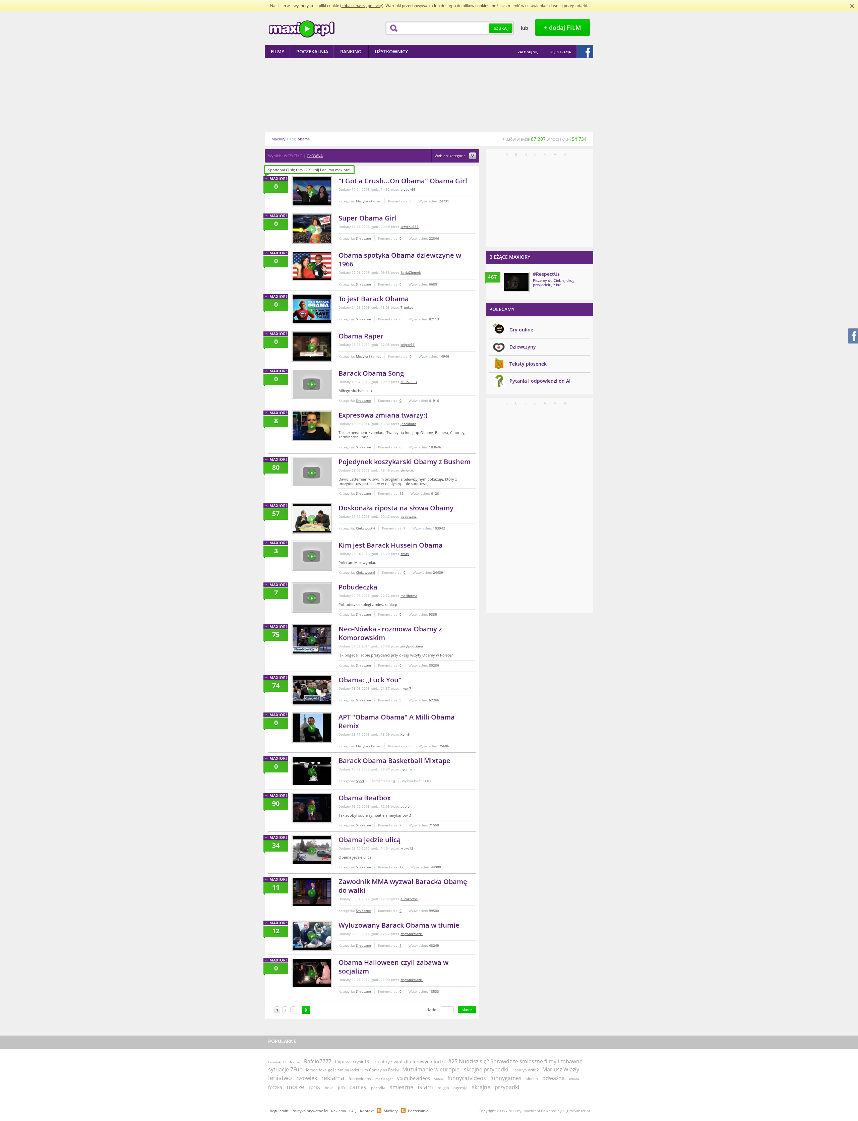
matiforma (409, 595)
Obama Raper (361, 335)
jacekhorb (408, 423)
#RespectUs (546, 274)
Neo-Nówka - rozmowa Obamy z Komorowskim (390, 633)
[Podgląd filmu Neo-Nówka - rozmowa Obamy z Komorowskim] (312, 639)
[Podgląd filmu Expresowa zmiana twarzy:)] (312, 426)
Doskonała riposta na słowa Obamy (396, 507)
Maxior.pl (301, 29)
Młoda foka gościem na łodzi (332, 1070)
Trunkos (407, 307)
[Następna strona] (306, 1010)
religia (443, 1088)
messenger (384, 1078)
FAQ (353, 1110)
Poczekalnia (418, 1110)
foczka (275, 1087)
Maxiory (391, 1110)
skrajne (481, 1087)
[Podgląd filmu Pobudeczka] (312, 597)
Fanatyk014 (277, 1062)
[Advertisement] (429, 95)
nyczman (408, 769)
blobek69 (408, 189)
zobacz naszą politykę (362, 5)
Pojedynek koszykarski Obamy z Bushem (405, 461)
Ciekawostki (365, 528)
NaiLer (295, 1062)
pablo (405, 806)
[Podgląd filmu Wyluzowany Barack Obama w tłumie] (312, 936)
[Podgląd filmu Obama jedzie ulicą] (312, 850)
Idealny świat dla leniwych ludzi (409, 1061)
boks (329, 1088)
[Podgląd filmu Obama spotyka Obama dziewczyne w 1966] (312, 266)
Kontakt (367, 1110)
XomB (405, 734)
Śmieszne (363, 238)
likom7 (406, 688)
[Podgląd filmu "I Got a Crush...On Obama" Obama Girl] (312, 191)
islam (425, 1087)
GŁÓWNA (315, 155)
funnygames (506, 1078)
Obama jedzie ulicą (370, 839)
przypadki (507, 1087)
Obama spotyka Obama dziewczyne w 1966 (400, 259)
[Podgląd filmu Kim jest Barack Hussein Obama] (312, 556)
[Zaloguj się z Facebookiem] (585, 51)
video (438, 1078)
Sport (360, 781)
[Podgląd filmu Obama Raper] (312, 346)
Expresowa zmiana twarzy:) (383, 415)
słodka (532, 1078)
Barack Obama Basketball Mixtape (394, 760)
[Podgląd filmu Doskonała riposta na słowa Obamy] (312, 518)
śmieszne (401, 1087)
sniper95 (408, 344)
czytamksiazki (412, 933)
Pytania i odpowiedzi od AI (539, 381)
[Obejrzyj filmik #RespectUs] (516, 282)
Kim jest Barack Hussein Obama (391, 545)
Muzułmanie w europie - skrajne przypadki (455, 1069)
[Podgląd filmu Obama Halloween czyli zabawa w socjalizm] (312, 973)
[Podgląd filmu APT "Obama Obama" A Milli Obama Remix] (312, 727)
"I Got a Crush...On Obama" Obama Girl (403, 180)
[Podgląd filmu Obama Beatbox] (312, 808)
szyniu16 (361, 1062)
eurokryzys (409, 898)
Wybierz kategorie (451, 156)
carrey (358, 1087)
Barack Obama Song (371, 373)
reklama (332, 1078)
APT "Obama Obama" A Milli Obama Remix (397, 721)
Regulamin (279, 1110)
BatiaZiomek (411, 272)
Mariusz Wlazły (560, 1069)
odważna (553, 1078)
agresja (460, 1088)
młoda (574, 1078)
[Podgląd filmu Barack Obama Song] (312, 384)
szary (405, 553)
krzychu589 (410, 226)
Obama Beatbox (365, 797)
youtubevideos (413, 1078)
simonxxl (408, 470)
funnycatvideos (466, 1078)
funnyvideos (360, 1078)
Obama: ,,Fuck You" (370, 679)
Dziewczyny (522, 347)
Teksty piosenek (528, 364)
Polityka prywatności (310, 1110)
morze (295, 1087)
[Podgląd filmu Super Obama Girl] (312, 228)
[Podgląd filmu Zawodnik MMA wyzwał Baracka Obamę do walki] (312, 892)
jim (341, 1087)
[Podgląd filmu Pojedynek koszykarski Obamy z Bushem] (312, 472)
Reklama (338, 1110)
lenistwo (280, 1078)
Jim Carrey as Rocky (380, 1070)
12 (402, 493)
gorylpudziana (412, 646)
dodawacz (409, 516)
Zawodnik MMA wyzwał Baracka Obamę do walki (403, 886)
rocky (314, 1087)
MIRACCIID (409, 381)
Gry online (521, 329)
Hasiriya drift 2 (525, 1070)
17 (402, 867)
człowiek (306, 1078)
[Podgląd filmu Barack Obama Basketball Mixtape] (312, 771)
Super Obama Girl (368, 218)
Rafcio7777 (317, 1061)
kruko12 (407, 848)
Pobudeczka (358, 586)
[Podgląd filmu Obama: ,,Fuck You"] (312, 690)
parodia (378, 1088)
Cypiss (342, 1061)
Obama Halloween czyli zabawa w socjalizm (393, 967)
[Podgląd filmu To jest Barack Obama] (312, 309)
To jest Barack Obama (374, 298)
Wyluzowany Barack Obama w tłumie (399, 925)
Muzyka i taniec (368, 201)
